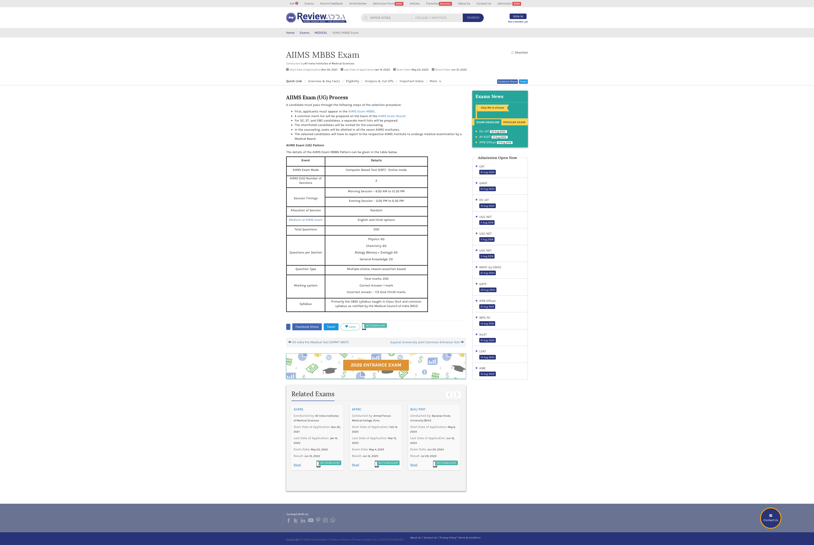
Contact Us (484, 3)
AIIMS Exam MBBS (361, 111)
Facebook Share (507, 81)
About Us (464, 3)
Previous (449, 394)
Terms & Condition (469, 537)
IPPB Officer (495, 142)
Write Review (358, 3)
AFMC (356, 409)
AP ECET (492, 137)
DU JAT (492, 131)
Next (457, 394)
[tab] (487, 122)
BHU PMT (418, 409)
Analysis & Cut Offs (379, 81)
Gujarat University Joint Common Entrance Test (425, 342)
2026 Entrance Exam (376, 365)
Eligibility (352, 81)
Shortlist (521, 52)
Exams (309, 3)
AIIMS (298, 409)
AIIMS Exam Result (392, 116)
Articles (415, 3)
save (352, 327)
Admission (509, 3)
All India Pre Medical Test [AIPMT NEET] (319, 342)
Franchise (438, 3)
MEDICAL (321, 33)
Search (473, 17)
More (434, 81)
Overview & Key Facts (324, 81)
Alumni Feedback (331, 3)
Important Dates (412, 81)
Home (290, 33)
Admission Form (387, 3)
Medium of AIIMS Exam (306, 220)
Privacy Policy (448, 537)
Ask (292, 3)
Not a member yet (518, 21)
